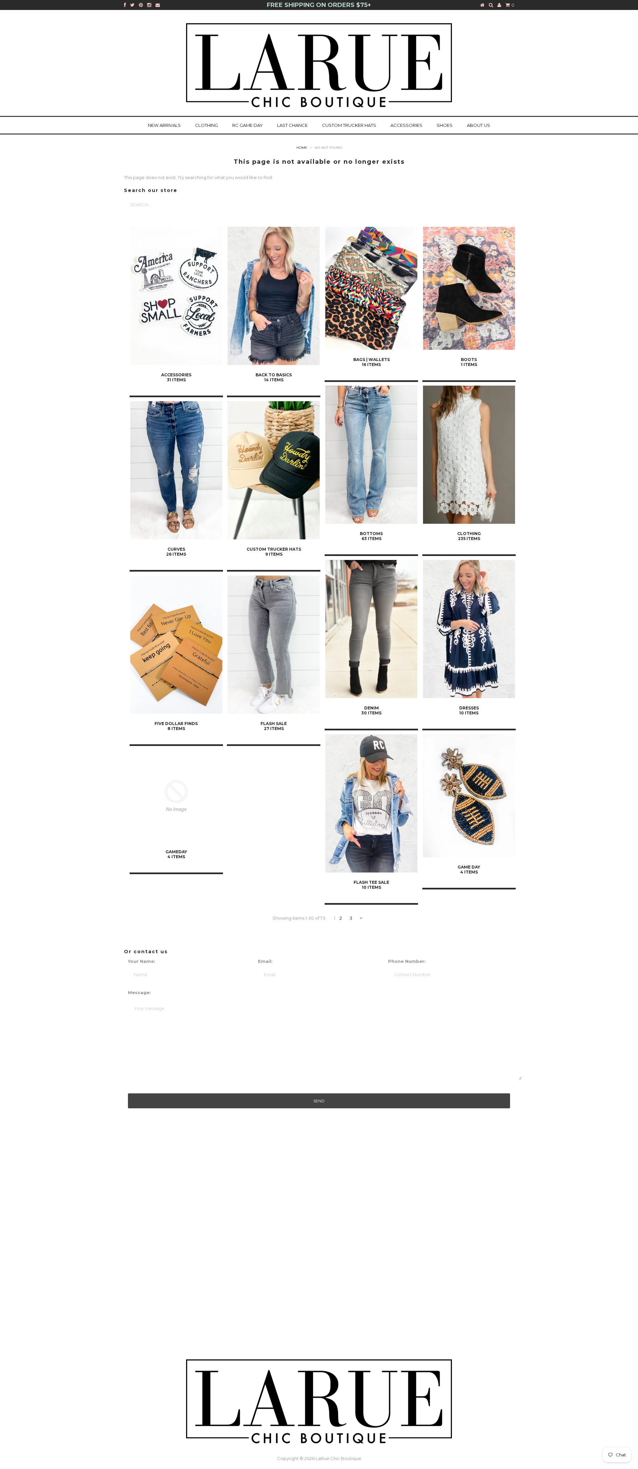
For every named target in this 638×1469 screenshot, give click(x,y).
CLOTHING (206, 125)
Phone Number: (407, 961)
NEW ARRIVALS (164, 125)
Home (301, 147)
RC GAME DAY (247, 125)
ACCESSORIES (406, 125)
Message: (139, 992)
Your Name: (141, 961)
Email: (265, 961)
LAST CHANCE (292, 125)
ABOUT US (478, 125)
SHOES (445, 125)
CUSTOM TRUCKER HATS (349, 125)
